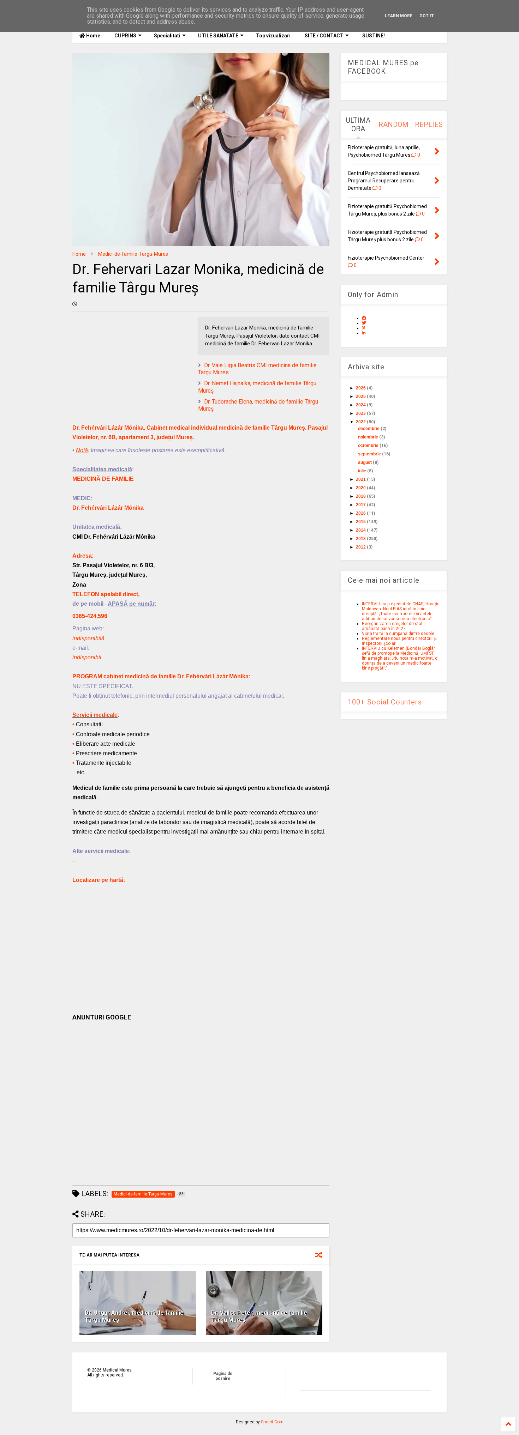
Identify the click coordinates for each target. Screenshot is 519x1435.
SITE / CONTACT (324, 35)
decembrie (369, 428)
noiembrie (368, 437)
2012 (361, 547)
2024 (361, 404)
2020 (361, 487)
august (365, 462)
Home (92, 35)
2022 (361, 421)
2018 (361, 496)
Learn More (398, 15)
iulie (362, 470)
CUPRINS (125, 35)
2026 (361, 388)
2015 (361, 521)
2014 (361, 530)
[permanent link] (74, 304)
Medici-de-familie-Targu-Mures (133, 254)
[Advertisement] (200, 1103)
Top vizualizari (273, 35)
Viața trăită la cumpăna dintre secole (398, 633)
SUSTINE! (373, 35)
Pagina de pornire (223, 1376)
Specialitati (167, 35)
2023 (361, 413)
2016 (361, 513)
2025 (361, 396)
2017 (361, 504)
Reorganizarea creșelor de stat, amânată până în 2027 (393, 626)
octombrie (368, 445)
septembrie (369, 454)
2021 (361, 479)
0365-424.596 (89, 616)
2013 (361, 538)
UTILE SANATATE (218, 35)
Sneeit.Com (272, 1421)
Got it (426, 15)
